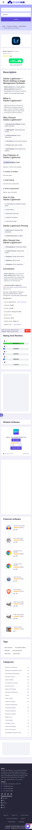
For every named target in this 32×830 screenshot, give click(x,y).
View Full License (21, 302)
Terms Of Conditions (12, 818)
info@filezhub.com (8, 786)
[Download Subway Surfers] (9, 629)
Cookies (23, 818)
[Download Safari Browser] (9, 579)
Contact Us (15, 815)
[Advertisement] (16, 480)
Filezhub (7, 828)
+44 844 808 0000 (8, 788)
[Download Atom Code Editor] (9, 540)
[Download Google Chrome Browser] (9, 552)
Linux (4, 807)
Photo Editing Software (20, 647)
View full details (16, 448)
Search (16, 19)
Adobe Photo (7, 653)
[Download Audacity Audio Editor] (9, 527)
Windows (5, 798)
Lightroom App (16, 653)
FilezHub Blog (11, 821)
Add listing (21, 821)
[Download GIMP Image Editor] (9, 604)
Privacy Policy (24, 815)
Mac (4, 805)
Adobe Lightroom (8, 647)
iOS (4, 800)
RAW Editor (7, 650)
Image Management (17, 650)
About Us (6, 815)
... (23, 779)
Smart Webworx (22, 828)
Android (5, 803)
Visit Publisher (17, 324)
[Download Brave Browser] (9, 591)
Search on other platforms (15, 64)
